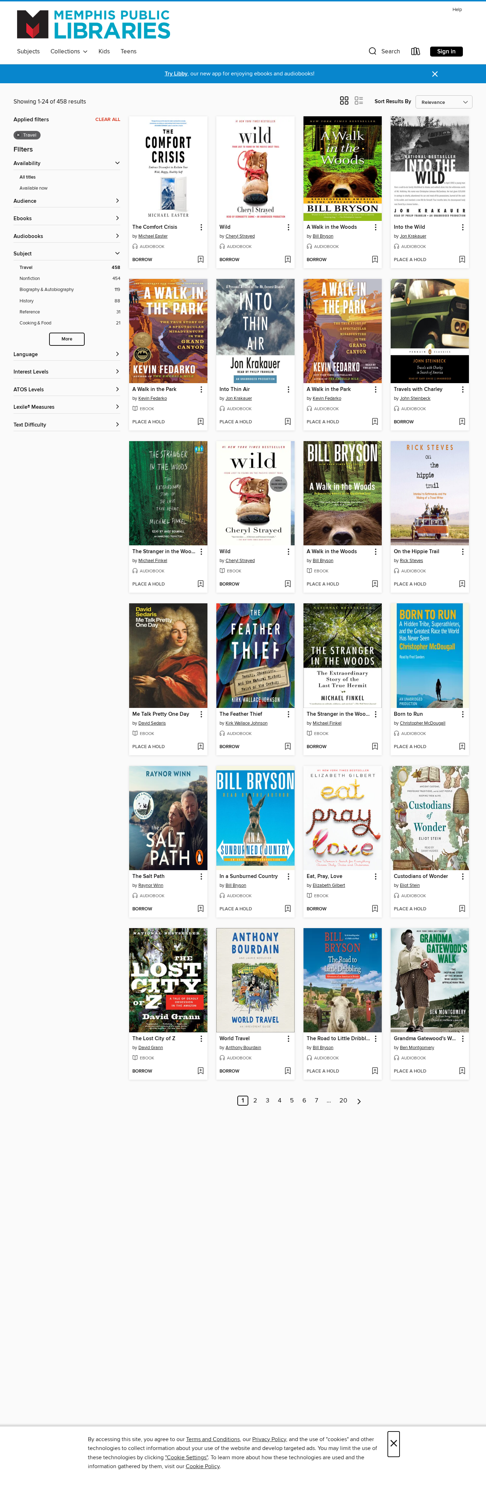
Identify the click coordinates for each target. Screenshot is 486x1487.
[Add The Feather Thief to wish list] (287, 747)
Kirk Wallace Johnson (247, 723)
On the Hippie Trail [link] (416, 552)
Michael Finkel (152, 560)
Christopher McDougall (422, 723)
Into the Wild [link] (409, 227)
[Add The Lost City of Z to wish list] (200, 1071)
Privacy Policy (269, 1439)
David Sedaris (152, 723)
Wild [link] (225, 227)
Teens (129, 51)
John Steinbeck (415, 398)
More (67, 339)
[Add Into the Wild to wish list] (462, 260)
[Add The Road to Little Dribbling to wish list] (374, 1071)
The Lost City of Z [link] (153, 1039)
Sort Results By (393, 101)
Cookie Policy (203, 1466)
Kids (104, 51)
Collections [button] (67, 51)
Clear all (107, 119)
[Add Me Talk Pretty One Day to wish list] (200, 747)
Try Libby (176, 74)
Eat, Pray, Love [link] (324, 876)
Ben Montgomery (417, 1048)
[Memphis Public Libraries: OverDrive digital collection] (93, 24)
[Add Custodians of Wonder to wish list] (462, 909)
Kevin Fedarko (152, 398)
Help (457, 9)
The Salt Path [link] (148, 876)
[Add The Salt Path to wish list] (200, 909)
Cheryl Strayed (240, 236)
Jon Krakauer (413, 236)
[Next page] (359, 1100)
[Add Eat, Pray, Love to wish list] (374, 909)
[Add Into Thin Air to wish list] (287, 422)
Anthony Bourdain (243, 1048)
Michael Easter (153, 236)
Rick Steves (411, 560)
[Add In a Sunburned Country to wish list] (287, 909)
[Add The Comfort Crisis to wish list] (200, 260)
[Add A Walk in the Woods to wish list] (374, 260)
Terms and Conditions (213, 1439)
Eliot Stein (410, 885)
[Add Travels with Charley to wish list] (462, 422)
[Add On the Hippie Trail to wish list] (462, 584)
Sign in (446, 51)
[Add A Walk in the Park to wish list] (200, 422)
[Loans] (416, 53)
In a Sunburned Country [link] (249, 876)
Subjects (28, 51)
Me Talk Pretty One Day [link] (160, 714)
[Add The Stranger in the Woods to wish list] (200, 584)
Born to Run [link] (408, 714)
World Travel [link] (235, 1039)
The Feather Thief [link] (241, 714)
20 (343, 1101)
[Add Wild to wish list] (287, 260)
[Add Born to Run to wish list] (462, 747)
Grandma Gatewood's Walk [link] (426, 1039)
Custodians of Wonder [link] (421, 876)
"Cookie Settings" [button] (186, 1457)
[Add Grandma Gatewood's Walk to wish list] (462, 1071)
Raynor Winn (150, 885)
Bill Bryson (323, 236)
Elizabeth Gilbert (329, 885)
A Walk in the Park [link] (154, 389)
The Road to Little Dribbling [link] (339, 1039)
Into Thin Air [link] (235, 389)
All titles (28, 177)
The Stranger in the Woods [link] (164, 552)
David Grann (150, 1048)
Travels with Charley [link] (418, 389)
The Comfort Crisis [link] (154, 227)
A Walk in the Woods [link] (332, 227)
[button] (383, 53)
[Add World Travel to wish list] (287, 1071)
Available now (34, 188)
